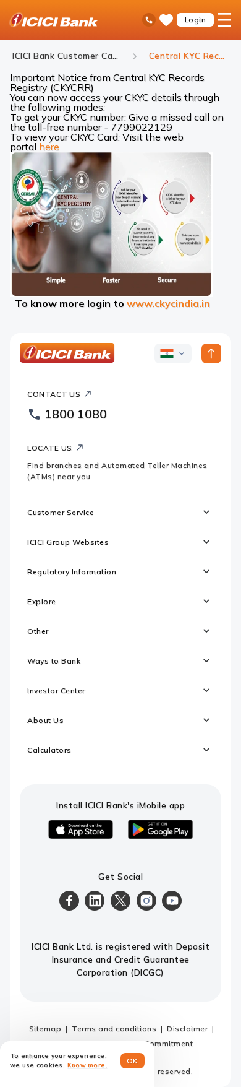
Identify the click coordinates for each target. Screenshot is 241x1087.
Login (195, 19)
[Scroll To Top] (211, 353)
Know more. (87, 1065)
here (49, 147)
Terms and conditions (114, 1028)
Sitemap (45, 1028)
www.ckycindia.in (168, 303)
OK (132, 1060)
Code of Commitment (152, 1043)
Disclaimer (187, 1028)
